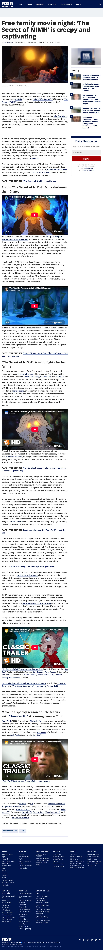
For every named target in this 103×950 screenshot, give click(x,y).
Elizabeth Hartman (25, 374)
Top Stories (5, 885)
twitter (87, 939)
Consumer (5, 875)
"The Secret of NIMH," (41, 172)
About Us (23, 891)
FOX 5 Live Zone (7, 912)
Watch (73, 851)
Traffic (21, 859)
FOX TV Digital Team (20, 42)
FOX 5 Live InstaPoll (25, 894)
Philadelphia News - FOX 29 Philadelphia (42, 859)
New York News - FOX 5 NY (41, 855)
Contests (22, 917)
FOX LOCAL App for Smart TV (25, 901)
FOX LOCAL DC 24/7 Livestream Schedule (77, 866)
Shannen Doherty (31, 377)
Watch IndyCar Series (43, 909)
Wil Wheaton (46, 377)
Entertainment (32, 42)
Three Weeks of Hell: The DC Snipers (8, 918)
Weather (23, 851)
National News (6, 866)
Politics (56, 851)
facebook (83, 939)
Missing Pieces (6, 921)
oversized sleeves (14, 456)
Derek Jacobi (18, 391)
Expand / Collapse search (100, 4)
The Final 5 (5, 905)
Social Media (23, 914)
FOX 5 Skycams (24, 857)
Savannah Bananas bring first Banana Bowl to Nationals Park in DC (91, 77)
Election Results (58, 864)
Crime (3, 868)
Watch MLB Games (42, 903)
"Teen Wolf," (18, 716)
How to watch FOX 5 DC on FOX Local (77, 862)
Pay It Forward (92, 859)
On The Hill (5, 907)
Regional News (42, 851)
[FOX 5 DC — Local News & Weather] (8, 4)
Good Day (91, 851)
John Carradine (60, 116)
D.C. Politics (57, 854)
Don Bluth (34, 158)
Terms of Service (88, 170)
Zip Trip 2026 (91, 866)
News (4, 851)
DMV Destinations (93, 857)
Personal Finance (7, 880)
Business (4, 873)
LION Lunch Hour (93, 854)
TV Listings (73, 854)
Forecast (22, 854)
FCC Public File (23, 919)
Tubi (23, 830)
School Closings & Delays (25, 862)
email (99, 939)
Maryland (5, 859)
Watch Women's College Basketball (42, 917)
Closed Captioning (25, 929)
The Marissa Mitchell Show (8, 897)
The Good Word (7, 915)
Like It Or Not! (6, 903)
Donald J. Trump (58, 866)
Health (4, 878)
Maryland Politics (58, 857)
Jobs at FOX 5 (23, 926)
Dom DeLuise (17, 521)
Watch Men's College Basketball (43, 913)
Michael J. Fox (36, 721)
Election (55, 861)
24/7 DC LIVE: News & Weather (8, 862)
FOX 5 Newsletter (24, 909)
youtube (79, 939)
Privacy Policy (88, 168)
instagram (91, 939)
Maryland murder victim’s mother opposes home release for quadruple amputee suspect (91, 99)
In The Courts (6, 910)
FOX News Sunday (8, 883)
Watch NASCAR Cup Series (42, 906)
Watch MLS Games (42, 923)
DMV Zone (5, 900)
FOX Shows (74, 859)
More (78, 4)
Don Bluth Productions (57, 169)
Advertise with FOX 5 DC (25, 897)
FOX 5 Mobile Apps (25, 912)
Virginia (4, 857)
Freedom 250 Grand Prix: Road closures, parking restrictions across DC (91, 110)
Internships (22, 924)
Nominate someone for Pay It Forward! (94, 862)
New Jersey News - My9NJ (42, 863)
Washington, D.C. (7, 854)
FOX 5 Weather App (25, 866)
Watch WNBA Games (43, 920)
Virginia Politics (58, 859)
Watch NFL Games (42, 896)
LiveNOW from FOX (76, 857)
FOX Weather (23, 868)
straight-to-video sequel (27, 575)
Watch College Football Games (41, 899)
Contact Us (22, 904)
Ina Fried (60, 377)
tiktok (95, 939)
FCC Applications (24, 921)
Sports (4, 870)
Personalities (23, 907)
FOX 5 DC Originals (6, 892)
